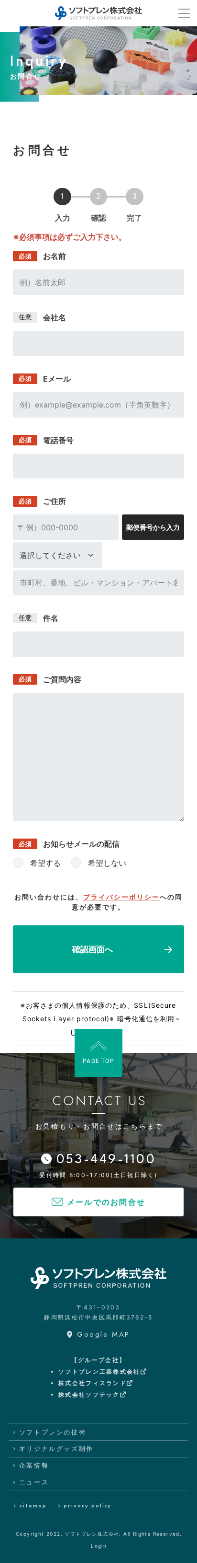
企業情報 (34, 1465)
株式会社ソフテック (89, 1394)
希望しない (107, 863)
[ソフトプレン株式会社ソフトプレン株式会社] (98, 13)
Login (99, 1546)
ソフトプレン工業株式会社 (99, 1371)
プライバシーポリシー (121, 897)
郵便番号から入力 (153, 527)
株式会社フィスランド (92, 1383)
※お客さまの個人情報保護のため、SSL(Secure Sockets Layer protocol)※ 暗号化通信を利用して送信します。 (98, 1018)
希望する (45, 863)
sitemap (32, 1506)
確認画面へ (92, 949)
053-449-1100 (106, 1160)
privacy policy (87, 1506)
